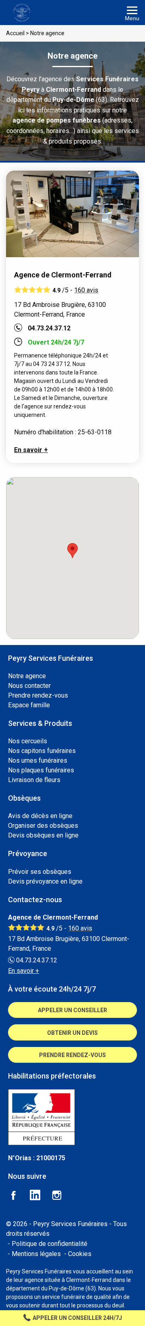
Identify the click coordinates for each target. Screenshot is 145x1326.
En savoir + (31, 450)
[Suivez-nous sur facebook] (18, 1196)
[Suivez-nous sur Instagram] (62, 1196)
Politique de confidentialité (49, 1244)
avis (86, 290)
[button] (72, 550)
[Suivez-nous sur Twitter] (40, 1196)
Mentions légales (36, 1254)
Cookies (79, 1254)
